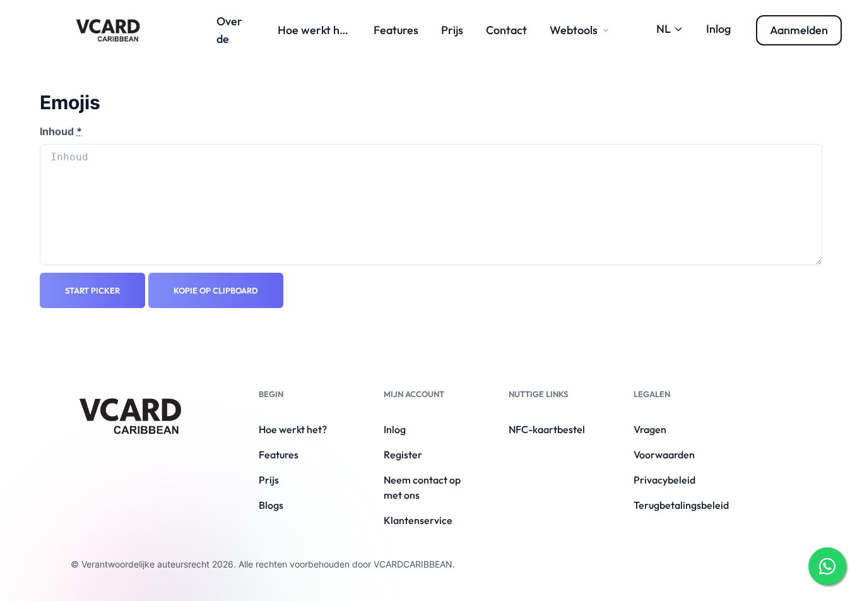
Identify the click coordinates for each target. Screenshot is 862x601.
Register (403, 454)
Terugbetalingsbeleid (681, 505)
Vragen (650, 429)
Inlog (718, 28)
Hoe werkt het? (317, 30)
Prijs (452, 30)
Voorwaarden (664, 454)
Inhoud (61, 131)
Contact (506, 30)
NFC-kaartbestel (547, 429)
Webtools (574, 30)
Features (396, 30)
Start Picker (92, 290)
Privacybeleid (664, 479)
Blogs (271, 505)
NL (663, 28)
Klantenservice (418, 520)
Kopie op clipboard (216, 290)
